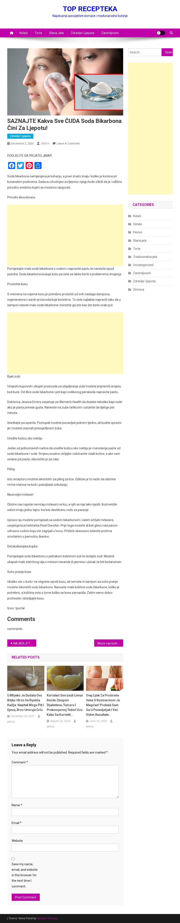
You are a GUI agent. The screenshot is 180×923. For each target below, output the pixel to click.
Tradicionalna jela (145, 257)
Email (17, 823)
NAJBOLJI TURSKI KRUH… (24, 643)
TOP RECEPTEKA (90, 9)
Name (17, 805)
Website (17, 840)
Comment (20, 762)
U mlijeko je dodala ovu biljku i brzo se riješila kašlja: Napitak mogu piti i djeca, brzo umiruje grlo (25, 703)
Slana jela (56, 33)
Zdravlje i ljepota (82, 33)
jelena (45, 143)
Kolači (24, 33)
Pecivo (137, 232)
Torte (38, 33)
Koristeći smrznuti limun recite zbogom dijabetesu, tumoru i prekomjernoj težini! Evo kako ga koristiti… (65, 705)
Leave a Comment (68, 143)
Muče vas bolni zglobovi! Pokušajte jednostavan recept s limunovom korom (110, 643)
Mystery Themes (47, 918)
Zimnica (138, 289)
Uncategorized (143, 265)
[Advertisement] (65, 235)
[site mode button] (161, 33)
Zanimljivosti (110, 33)
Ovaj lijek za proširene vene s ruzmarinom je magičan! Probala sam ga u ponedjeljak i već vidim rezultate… (103, 705)
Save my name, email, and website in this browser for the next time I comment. (25, 875)
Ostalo (137, 224)
